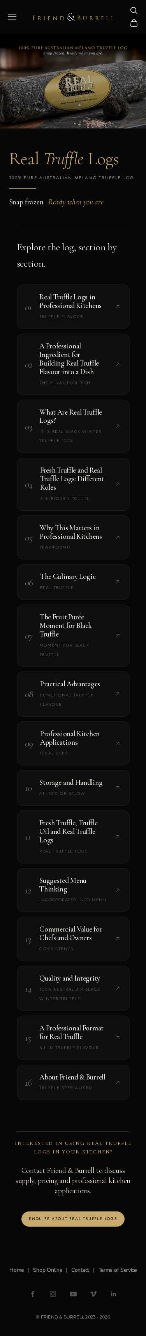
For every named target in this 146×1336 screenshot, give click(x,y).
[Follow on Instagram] (53, 1294)
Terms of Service (118, 1270)
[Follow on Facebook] (33, 1294)
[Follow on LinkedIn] (114, 1294)
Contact (80, 1270)
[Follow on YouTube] (73, 1294)
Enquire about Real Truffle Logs (73, 1219)
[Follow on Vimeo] (93, 1294)
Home (16, 1270)
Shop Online (47, 1270)
